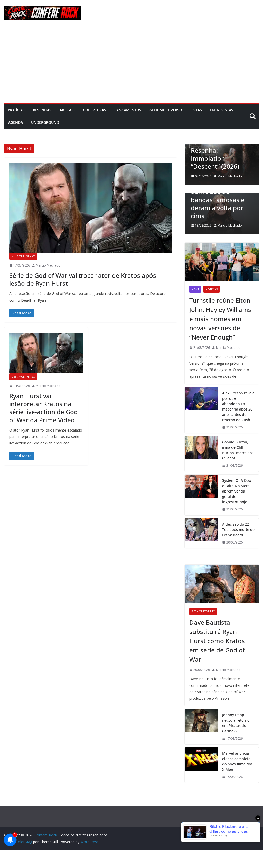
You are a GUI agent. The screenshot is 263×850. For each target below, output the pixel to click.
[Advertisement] (131, 64)
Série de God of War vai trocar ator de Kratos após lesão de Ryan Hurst (82, 279)
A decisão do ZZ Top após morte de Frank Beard (238, 529)
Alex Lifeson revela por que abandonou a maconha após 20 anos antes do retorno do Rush (238, 406)
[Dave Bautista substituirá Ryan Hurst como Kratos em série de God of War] (222, 584)
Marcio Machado (48, 265)
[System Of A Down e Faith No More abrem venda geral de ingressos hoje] (201, 495)
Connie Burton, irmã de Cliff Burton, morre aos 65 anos (237, 449)
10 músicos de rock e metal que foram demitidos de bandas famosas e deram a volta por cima (221, 195)
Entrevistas (221, 110)
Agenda (15, 122)
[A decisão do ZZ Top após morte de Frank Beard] (201, 533)
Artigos (67, 110)
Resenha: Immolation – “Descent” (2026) (215, 158)
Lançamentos (127, 110)
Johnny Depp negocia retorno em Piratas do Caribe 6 (235, 722)
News (195, 289)
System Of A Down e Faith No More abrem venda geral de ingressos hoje (238, 491)
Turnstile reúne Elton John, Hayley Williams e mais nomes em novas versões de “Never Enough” (220, 318)
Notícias (16, 110)
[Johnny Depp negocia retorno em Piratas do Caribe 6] (201, 726)
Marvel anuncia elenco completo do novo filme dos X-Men (237, 761)
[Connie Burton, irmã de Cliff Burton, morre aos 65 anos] (201, 454)
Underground (45, 122)
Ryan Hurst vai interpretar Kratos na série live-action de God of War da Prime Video (43, 408)
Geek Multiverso (165, 110)
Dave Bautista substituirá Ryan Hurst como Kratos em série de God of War (217, 640)
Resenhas (42, 110)
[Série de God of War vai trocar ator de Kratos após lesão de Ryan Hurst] (90, 208)
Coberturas (94, 110)
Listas (196, 110)
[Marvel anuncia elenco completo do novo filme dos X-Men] (201, 765)
